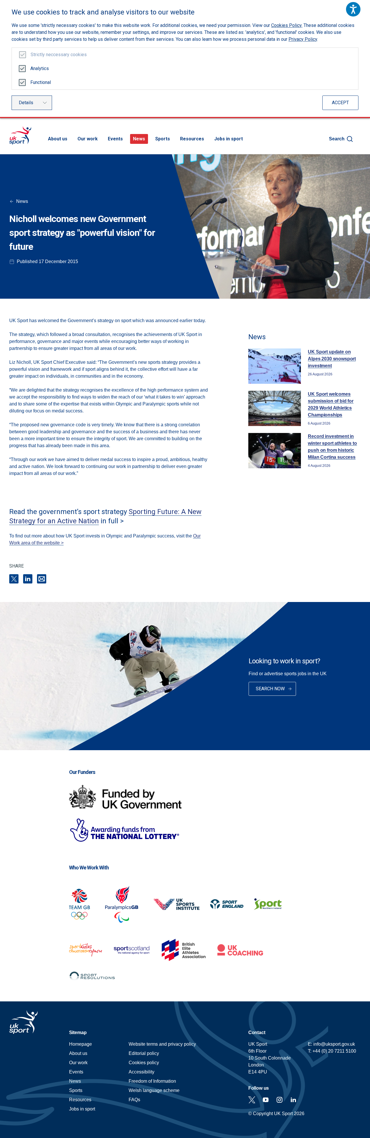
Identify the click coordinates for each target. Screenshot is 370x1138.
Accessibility (141, 1071)
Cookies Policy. (286, 25)
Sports (162, 139)
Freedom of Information (152, 1081)
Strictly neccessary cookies (59, 54)
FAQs (134, 1099)
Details (26, 102)
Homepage (20, 135)
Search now (270, 688)
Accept (340, 102)
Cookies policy (144, 1062)
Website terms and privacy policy (162, 1044)
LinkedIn (27, 578)
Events (115, 139)
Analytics (39, 68)
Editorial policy (144, 1053)
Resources (192, 139)
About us (57, 139)
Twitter (251, 1099)
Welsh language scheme (154, 1090)
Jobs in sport (228, 139)
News (139, 139)
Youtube (265, 1099)
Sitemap (78, 1032)
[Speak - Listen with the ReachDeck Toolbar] (353, 9)
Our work (87, 139)
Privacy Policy (302, 39)
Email (41, 578)
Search (337, 138)
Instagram (279, 1099)
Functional (40, 82)
